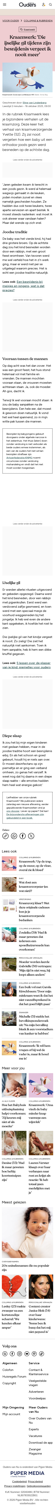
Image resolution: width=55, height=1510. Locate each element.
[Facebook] (12, 1353)
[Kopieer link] (5, 836)
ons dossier (13, 811)
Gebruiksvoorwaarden (39, 1486)
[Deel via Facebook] (23, 836)
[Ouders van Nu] (27, 4)
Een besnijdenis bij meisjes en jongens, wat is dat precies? (23, 286)
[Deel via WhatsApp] (14, 836)
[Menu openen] (4, 4)
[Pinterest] (34, 1353)
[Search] (50, 4)
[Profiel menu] (44, 4)
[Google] (4, 1353)
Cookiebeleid (19, 1481)
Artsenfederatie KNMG (19, 457)
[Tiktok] (41, 1353)
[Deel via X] (31, 836)
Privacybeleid (35, 1481)
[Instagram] (19, 1353)
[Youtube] (26, 1353)
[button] (15, 1486)
